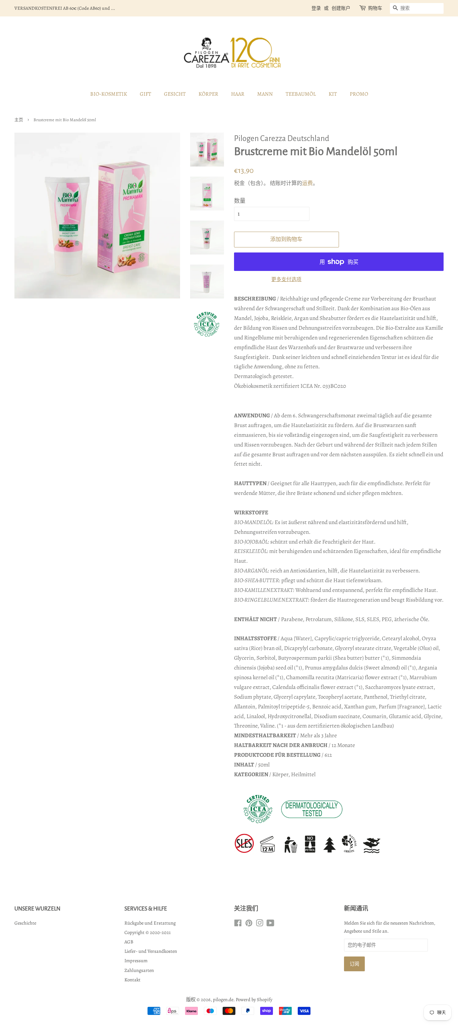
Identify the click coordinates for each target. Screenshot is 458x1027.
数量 (239, 201)
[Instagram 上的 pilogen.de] (259, 924)
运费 (307, 183)
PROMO (359, 94)
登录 (316, 8)
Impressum (136, 960)
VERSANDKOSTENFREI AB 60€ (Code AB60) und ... (64, 8)
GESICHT (175, 94)
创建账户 (341, 8)
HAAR (237, 94)
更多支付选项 (286, 279)
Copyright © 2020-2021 (147, 932)
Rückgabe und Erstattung (150, 923)
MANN (265, 94)
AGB (128, 941)
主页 (18, 120)
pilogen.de (223, 999)
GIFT (145, 94)
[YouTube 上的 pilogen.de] (270, 924)
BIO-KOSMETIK (108, 94)
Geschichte (25, 923)
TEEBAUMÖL (301, 94)
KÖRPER (208, 94)
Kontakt (132, 979)
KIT (333, 94)
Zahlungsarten (139, 970)
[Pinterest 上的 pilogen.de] (248, 924)
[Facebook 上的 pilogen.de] (238, 924)
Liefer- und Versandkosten (150, 951)
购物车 (375, 8)
